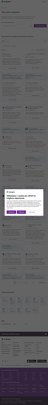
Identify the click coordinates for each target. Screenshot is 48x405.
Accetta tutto (11, 212)
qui (14, 206)
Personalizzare (32, 212)
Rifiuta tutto (21, 212)
